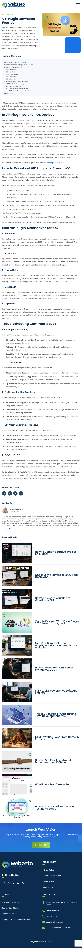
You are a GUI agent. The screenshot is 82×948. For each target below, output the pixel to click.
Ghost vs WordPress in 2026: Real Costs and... (56, 576)
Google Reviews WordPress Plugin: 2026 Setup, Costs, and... (57, 622)
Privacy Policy (48, 870)
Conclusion (9, 93)
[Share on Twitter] (4, 493)
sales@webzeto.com (54, 922)
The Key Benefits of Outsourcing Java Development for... (55, 715)
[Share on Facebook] (10, 493)
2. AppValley (12, 72)
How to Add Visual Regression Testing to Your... (54, 808)
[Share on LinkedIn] (15, 493)
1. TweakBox (12, 70)
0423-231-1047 (52, 916)
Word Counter (8, 914)
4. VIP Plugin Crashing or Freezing (19, 91)
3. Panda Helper (13, 74)
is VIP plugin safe (51, 162)
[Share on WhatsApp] (21, 493)
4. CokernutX (13, 77)
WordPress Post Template (52, 784)
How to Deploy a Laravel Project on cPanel (55, 553)
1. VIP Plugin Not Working (16, 84)
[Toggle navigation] (78, 5)
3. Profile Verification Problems (19, 88)
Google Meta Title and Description (16, 919)
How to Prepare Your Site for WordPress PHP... (53, 599)
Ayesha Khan (16, 509)
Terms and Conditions (51, 876)
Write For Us (47, 887)
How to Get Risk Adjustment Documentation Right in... (53, 761)
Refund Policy (48, 881)
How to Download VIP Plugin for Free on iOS (19, 65)
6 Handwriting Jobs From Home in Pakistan (57, 738)
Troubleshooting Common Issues (16, 81)
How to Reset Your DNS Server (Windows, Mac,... (54, 669)
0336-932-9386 (52, 910)
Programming (9, 14)
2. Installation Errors (15, 86)
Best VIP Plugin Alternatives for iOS (16, 67)
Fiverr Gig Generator (11, 902)
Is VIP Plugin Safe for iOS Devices (15, 62)
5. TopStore (12, 79)
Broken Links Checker (11, 908)
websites (26, 222)
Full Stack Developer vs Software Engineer (56, 692)
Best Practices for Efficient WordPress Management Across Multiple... (56, 645)
